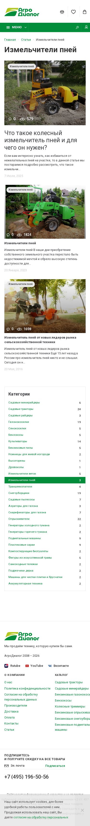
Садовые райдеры (44, 415)
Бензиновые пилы (44, 448)
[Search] (77, 27)
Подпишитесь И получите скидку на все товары (34, 757)
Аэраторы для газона (44, 506)
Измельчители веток (44, 473)
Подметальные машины (44, 538)
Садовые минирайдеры (44, 402)
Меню (17, 27)
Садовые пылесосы (44, 499)
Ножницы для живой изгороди (44, 454)
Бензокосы (44, 435)
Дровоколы (44, 467)
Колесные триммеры (70, 706)
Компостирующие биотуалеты (44, 551)
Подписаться (55, 766)
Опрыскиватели (44, 519)
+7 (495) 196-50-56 (26, 777)
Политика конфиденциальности (27, 688)
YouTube (36, 666)
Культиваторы (44, 441)
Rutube (15, 666)
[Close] (82, 810)
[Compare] (62, 11)
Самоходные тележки (44, 564)
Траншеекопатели (44, 486)
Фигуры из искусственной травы (44, 558)
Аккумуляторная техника (44, 583)
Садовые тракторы (44, 409)
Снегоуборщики (44, 493)
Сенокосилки (44, 428)
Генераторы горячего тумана (44, 532)
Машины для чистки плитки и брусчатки (44, 577)
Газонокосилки (44, 422)
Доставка (11, 711)
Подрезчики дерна (44, 570)
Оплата (9, 717)
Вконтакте (61, 666)
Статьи (9, 729)
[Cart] (84, 11)
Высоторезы (44, 461)
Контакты (11, 723)
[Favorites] (73, 11)
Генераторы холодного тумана (44, 525)
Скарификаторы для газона (44, 512)
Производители (15, 705)
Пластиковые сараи (44, 545)
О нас (8, 682)
